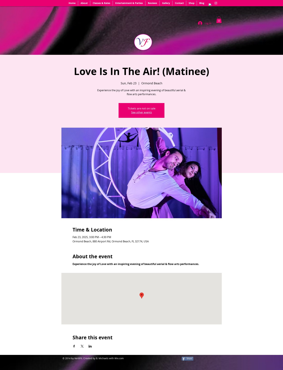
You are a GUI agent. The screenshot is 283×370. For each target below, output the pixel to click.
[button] (219, 19)
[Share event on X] (82, 346)
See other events (141, 112)
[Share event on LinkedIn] (90, 346)
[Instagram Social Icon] (216, 3)
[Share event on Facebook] (74, 346)
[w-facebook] (210, 5)
